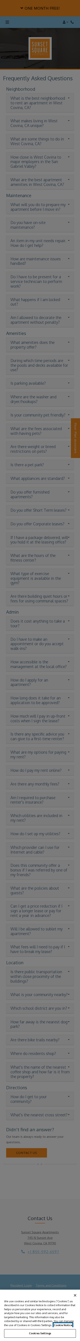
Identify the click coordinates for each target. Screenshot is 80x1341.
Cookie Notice (63, 1325)
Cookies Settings (40, 1333)
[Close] (75, 1295)
